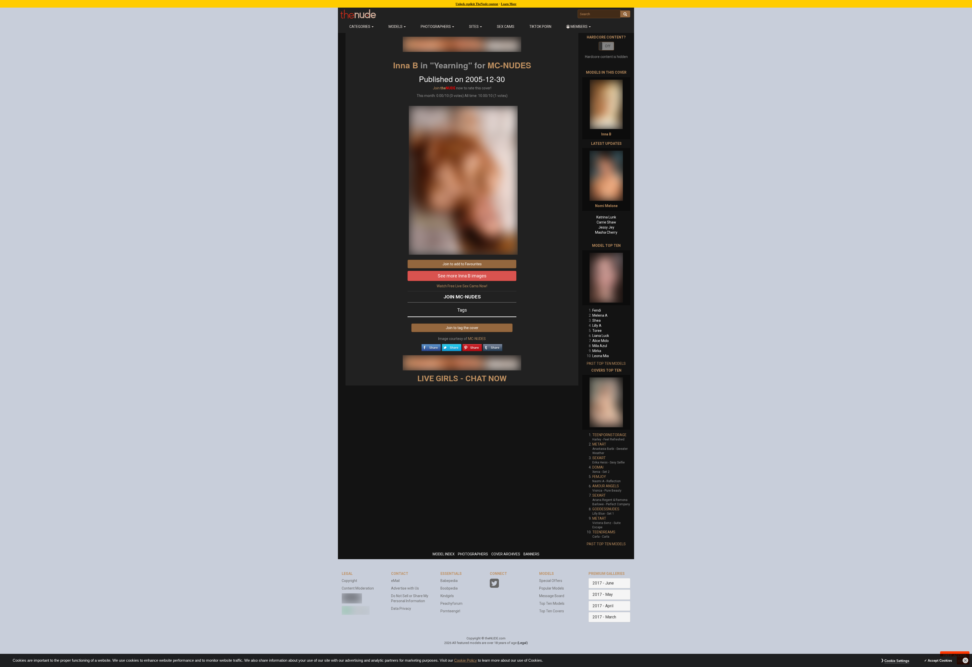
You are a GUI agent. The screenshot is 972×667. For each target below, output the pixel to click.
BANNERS (531, 554)
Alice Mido (600, 341)
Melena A (600, 315)
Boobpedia (449, 588)
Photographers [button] (436, 27)
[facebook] (431, 346)
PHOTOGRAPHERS (473, 554)
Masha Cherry (606, 232)
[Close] (965, 660)
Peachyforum (451, 603)
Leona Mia (600, 356)
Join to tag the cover (462, 328)
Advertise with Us (405, 588)
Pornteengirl (450, 611)
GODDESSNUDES (605, 509)
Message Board (551, 596)
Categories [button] (360, 27)
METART (599, 444)
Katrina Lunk (606, 217)
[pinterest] (472, 346)
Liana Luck (600, 336)
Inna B (405, 65)
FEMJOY (599, 477)
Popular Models (551, 588)
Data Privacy (401, 609)
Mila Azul (599, 346)
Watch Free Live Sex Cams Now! (462, 286)
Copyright (349, 581)
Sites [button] (474, 27)
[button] (578, 26)
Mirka (596, 351)
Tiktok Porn (540, 27)
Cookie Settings (896, 661)
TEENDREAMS (603, 532)
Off (608, 46)
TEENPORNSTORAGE (609, 435)
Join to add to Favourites (462, 264)
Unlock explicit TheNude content (477, 4)
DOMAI (597, 467)
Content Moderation (358, 588)
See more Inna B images (462, 275)
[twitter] (451, 346)
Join (436, 88)
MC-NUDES (509, 65)
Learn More (508, 4)
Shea (596, 320)
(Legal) (522, 643)
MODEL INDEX (444, 554)
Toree (597, 331)
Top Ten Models (551, 603)
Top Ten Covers (551, 611)
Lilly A (596, 326)
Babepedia (449, 581)
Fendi (596, 310)
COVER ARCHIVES (505, 554)
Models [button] (396, 27)
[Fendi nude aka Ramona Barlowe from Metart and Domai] (606, 278)
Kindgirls (447, 596)
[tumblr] (492, 346)
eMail (395, 581)
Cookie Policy (465, 660)
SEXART (599, 458)
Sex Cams (505, 27)
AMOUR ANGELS (605, 486)
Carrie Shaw (606, 222)
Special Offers (550, 581)
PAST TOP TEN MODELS (606, 363)
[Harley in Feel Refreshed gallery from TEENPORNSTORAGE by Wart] (606, 402)
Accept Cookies (940, 660)
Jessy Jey (606, 227)
